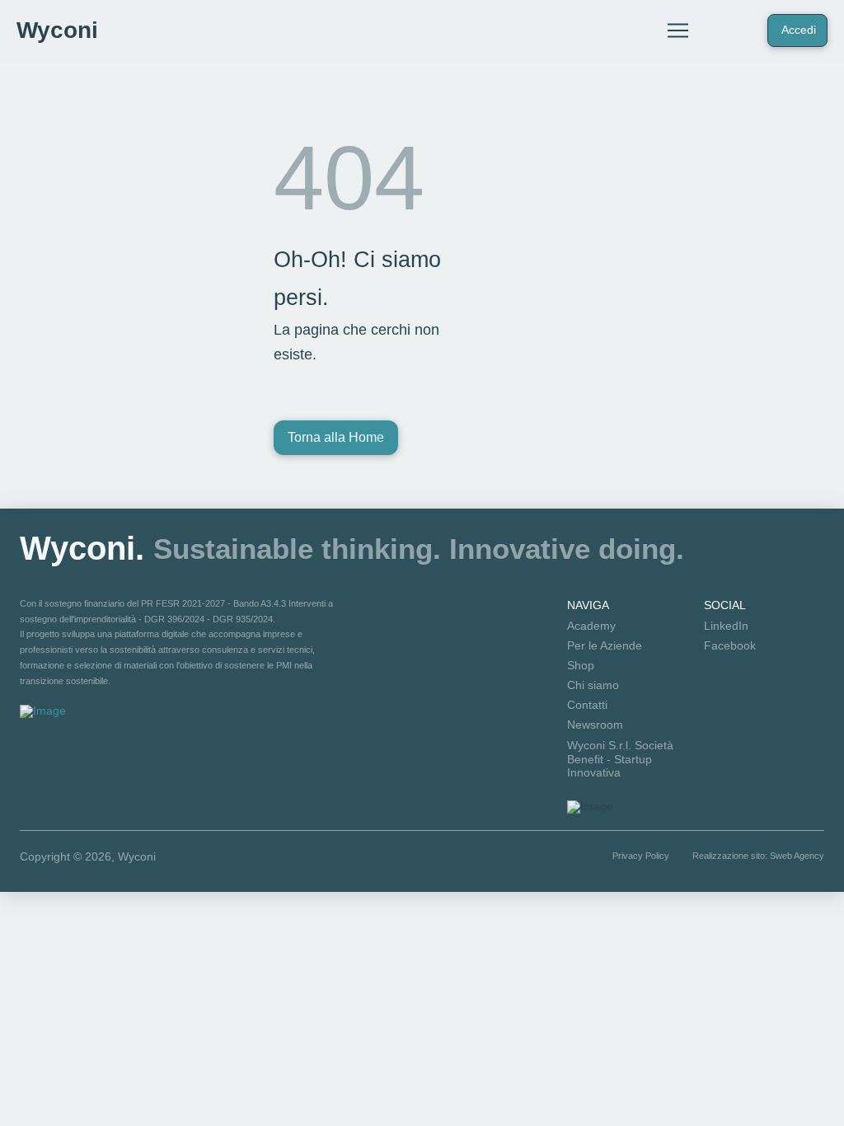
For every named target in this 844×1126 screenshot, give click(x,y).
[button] (677, 30)
